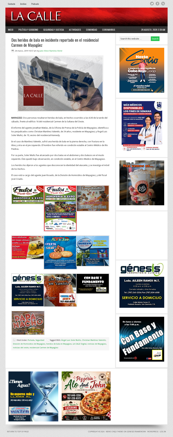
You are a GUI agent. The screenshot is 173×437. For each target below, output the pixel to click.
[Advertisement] (123, 17)
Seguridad (39, 340)
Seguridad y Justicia (53, 29)
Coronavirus (108, 29)
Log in (163, 432)
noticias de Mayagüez (97, 344)
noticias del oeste (21, 348)
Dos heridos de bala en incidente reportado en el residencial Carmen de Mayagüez (55, 42)
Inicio (10, 29)
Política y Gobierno (28, 29)
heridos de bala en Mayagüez (59, 344)
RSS (163, 4)
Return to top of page (18, 432)
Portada (31, 340)
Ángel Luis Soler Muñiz (71, 340)
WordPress (152, 432)
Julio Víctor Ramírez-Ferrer (51, 51)
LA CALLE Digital (44, 17)
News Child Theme (114, 432)
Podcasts (35, 3)
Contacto (11, 3)
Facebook (157, 4)
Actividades (75, 29)
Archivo (23, 3)
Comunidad (91, 29)
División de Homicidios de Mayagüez (29, 344)
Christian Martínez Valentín (94, 340)
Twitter (152, 4)
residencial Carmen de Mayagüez (44, 348)
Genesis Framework (136, 432)
